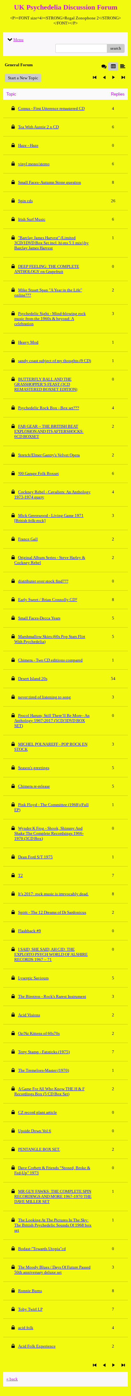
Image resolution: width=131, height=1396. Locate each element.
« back (12, 1379)
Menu (18, 39)
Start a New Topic (23, 77)
